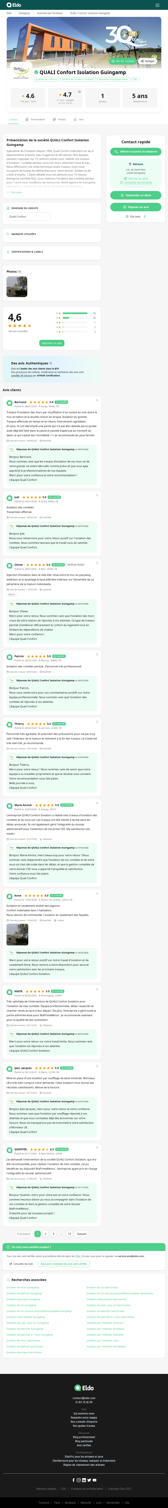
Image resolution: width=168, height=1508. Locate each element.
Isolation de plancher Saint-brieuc (106, 1311)
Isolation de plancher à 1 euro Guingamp (30, 1334)
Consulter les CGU (23, 1263)
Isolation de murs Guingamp (23, 1287)
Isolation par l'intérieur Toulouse (105, 1322)
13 (69, 1234)
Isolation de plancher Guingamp (25, 1328)
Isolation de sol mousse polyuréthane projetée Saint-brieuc (120, 1293)
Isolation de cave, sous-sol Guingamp (28, 1322)
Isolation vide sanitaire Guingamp (26, 1316)
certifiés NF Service (21, 375)
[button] (97, 400)
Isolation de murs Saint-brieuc (24, 1340)
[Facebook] (144, 216)
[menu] (157, 5)
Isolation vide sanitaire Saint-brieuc (106, 1299)
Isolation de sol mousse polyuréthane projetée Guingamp (39, 1311)
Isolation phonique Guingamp (24, 1299)
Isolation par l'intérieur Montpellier (106, 1346)
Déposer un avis (138, 207)
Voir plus (16, 192)
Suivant (81, 1234)
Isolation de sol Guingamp (21, 1305)
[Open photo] (17, 934)
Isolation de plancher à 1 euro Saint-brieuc (111, 1316)
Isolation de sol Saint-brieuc (102, 1287)
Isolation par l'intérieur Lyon (103, 1340)
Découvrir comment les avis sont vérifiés (64, 1263)
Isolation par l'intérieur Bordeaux (105, 1328)
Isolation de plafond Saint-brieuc (25, 1346)
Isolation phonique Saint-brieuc (24, 1352)
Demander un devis (138, 195)
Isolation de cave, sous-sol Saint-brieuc (108, 1305)
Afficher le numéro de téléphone (138, 151)
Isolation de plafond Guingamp (24, 1293)
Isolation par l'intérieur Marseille (105, 1334)
